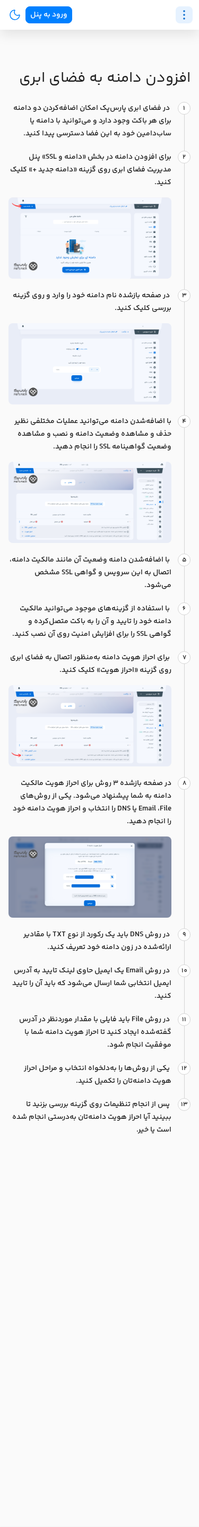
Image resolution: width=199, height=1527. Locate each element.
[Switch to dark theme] (14, 14)
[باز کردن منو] (184, 14)
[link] (48, 14)
